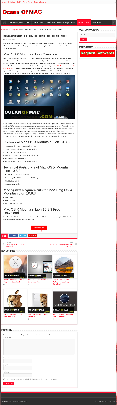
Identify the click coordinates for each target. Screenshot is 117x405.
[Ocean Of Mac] (22, 11)
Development (50, 23)
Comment (7, 338)
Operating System (83, 23)
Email (5, 365)
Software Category (40, 2)
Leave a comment (11, 39)
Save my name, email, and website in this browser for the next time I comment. (31, 379)
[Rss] (115, 2)
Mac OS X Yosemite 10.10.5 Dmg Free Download (13, 281)
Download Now (39, 228)
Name (5, 358)
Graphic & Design (63, 23)
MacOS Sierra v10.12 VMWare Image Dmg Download (61, 282)
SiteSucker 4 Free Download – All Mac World (61, 244)
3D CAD (27, 23)
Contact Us (11, 2)
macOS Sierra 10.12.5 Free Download (15, 244)
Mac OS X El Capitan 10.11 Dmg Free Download (38, 281)
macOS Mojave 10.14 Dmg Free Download (63, 315)
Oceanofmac (111, 401)
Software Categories (16, 23)
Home (5, 22)
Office (73, 23)
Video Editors (96, 23)
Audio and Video (38, 23)
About (3, 2)
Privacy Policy (27, 2)
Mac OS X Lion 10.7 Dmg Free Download (13, 315)
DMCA (19, 2)
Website (6, 372)
